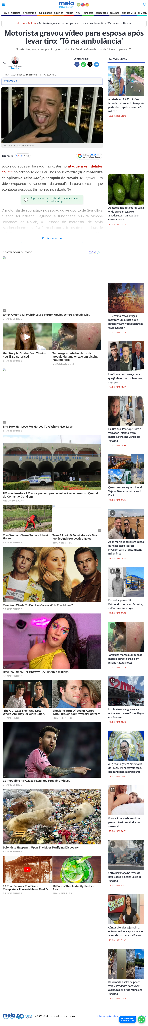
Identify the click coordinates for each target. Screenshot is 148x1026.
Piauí (78, 13)
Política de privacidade (107, 1016)
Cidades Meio (129, 13)
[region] (126, 147)
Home (6, 13)
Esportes (88, 13)
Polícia (69, 13)
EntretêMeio (29, 13)
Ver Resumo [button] (52, 81)
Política (58, 13)
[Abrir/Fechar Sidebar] (3, 4)
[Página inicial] (66, 4)
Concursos (101, 13)
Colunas (114, 13)
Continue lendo (52, 238)
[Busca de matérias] (145, 5)
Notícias (15, 13)
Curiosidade (45, 13)
